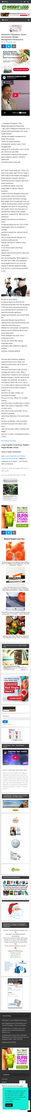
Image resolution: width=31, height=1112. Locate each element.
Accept (9, 1105)
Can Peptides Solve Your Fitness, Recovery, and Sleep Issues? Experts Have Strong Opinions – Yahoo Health (15, 588)
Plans (14, 42)
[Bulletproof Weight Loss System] (15, 14)
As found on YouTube (8, 441)
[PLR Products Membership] (15, 888)
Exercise (10, 42)
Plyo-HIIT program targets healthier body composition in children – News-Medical (16, 613)
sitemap (9, 724)
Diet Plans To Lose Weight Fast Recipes (14, 1020)
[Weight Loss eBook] (15, 660)
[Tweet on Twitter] (8, 46)
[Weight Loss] (15, 5)
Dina (4, 42)
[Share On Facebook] (3, 46)
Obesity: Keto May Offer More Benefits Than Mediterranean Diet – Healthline (15, 636)
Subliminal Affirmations (15, 951)
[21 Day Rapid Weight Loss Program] (15, 506)
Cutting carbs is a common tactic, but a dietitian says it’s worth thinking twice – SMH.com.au (14, 1030)
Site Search (6, 716)
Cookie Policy (9, 1101)
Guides (4, 1082)
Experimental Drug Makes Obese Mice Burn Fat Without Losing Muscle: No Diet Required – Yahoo (15, 563)
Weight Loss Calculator (9, 1042)
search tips (5, 724)
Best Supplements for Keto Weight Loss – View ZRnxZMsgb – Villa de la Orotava (14, 1024)
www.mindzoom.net (15, 957)
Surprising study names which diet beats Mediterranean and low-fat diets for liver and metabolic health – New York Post (15, 1037)
